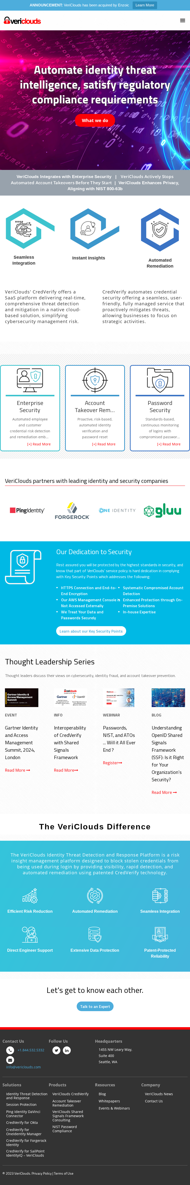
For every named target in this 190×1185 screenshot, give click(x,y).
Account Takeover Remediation (66, 1103)
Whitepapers (109, 1101)
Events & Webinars (114, 1108)
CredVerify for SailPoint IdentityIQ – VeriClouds (25, 1153)
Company (150, 1085)
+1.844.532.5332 (31, 1050)
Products (57, 1085)
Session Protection (21, 1105)
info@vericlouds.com (23, 1067)
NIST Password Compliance (64, 1129)
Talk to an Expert (95, 1006)
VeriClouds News (159, 1094)
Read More (15, 770)
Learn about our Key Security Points (91, 631)
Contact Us (154, 1101)
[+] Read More (39, 444)
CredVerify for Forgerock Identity (26, 1143)
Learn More (145, 5)
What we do (95, 120)
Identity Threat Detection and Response (27, 1096)
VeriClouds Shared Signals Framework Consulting (68, 1116)
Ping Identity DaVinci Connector (23, 1114)
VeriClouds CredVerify (70, 1094)
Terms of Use (63, 1173)
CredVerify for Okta (22, 1123)
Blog (102, 1094)
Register (110, 763)
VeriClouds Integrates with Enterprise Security (64, 176)
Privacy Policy (42, 1173)
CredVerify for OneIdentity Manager (24, 1132)
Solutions (11, 1085)
